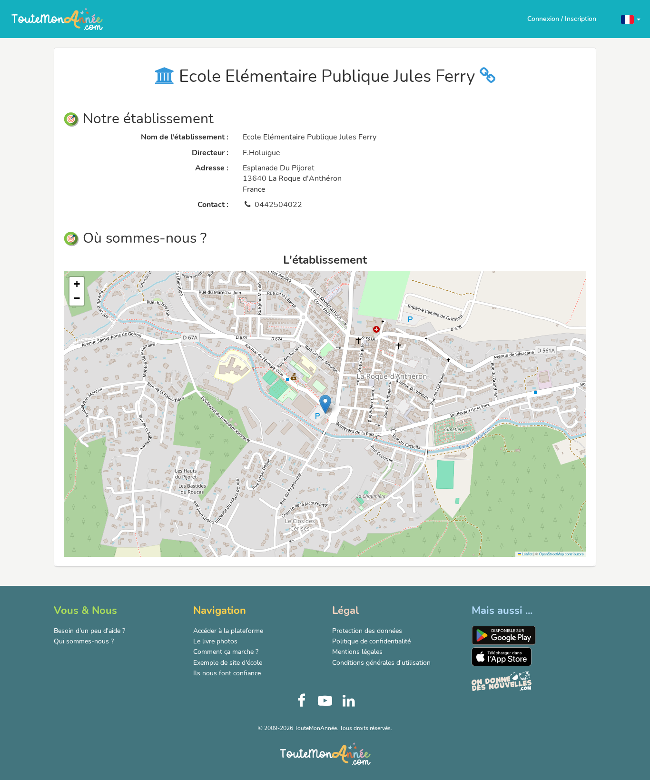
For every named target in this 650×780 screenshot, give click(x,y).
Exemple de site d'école (227, 662)
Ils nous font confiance (227, 673)
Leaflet (526, 553)
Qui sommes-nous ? (84, 641)
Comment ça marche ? (225, 651)
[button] (630, 18)
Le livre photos (215, 641)
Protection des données (367, 630)
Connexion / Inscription (561, 18)
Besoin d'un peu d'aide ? (89, 630)
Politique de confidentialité (371, 641)
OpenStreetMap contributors (561, 553)
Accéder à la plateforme (228, 630)
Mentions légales (357, 651)
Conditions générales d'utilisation (381, 662)
